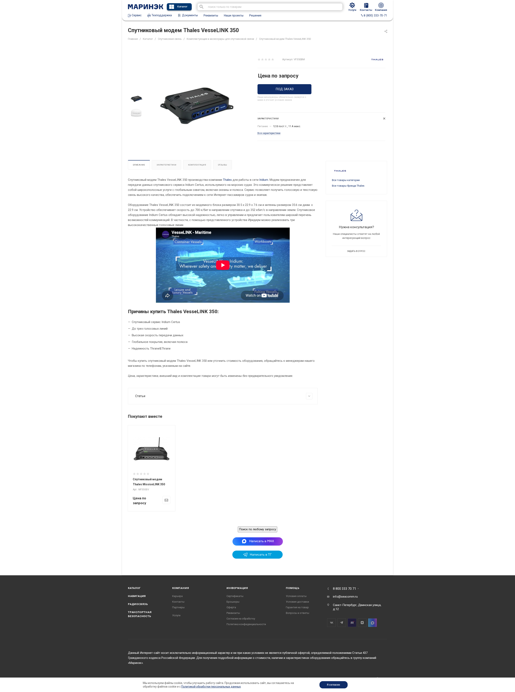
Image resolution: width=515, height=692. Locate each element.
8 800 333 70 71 (344, 588)
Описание (139, 165)
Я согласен (333, 684)
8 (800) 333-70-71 (375, 15)
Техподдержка (161, 15)
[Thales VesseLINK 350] (196, 106)
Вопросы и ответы (297, 612)
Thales (227, 180)
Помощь (292, 588)
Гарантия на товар (297, 607)
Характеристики (166, 165)
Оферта (231, 607)
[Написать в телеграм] (257, 557)
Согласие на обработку (241, 618)
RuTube (352, 622)
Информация (237, 588)
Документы (189, 15)
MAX (372, 622)
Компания (180, 588)
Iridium (263, 180)
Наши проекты (233, 15)
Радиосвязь (138, 604)
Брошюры (233, 601)
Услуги (176, 615)
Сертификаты (235, 596)
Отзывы (222, 165)
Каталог (182, 6)
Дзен (362, 622)
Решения (255, 15)
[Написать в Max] (257, 541)
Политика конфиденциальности (246, 624)
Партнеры (178, 607)
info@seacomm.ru (345, 596)
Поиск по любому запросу (257, 529)
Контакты (178, 601)
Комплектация (197, 165)
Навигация (137, 596)
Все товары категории (346, 180)
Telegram (341, 622)
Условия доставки (297, 601)
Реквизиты (211, 15)
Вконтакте (331, 622)
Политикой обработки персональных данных (211, 686)
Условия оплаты (296, 596)
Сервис (136, 15)
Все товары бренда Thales (348, 185)
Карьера (177, 596)
